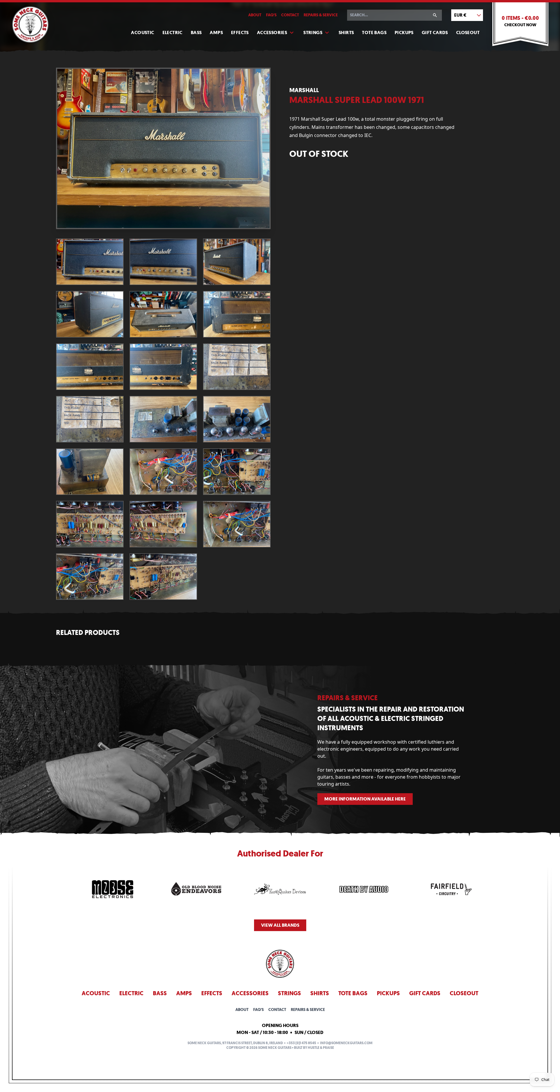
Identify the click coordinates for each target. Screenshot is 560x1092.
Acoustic (142, 32)
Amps (216, 32)
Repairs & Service (321, 15)
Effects (240, 32)
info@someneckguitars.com (346, 1043)
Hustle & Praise (321, 1047)
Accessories (272, 32)
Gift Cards (435, 32)
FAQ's (271, 15)
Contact (290, 15)
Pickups (404, 32)
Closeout (468, 32)
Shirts (346, 32)
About (254, 15)
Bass (196, 32)
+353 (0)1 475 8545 (301, 1043)
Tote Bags (374, 32)
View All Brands (280, 925)
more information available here (365, 799)
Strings (312, 32)
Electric (172, 32)
